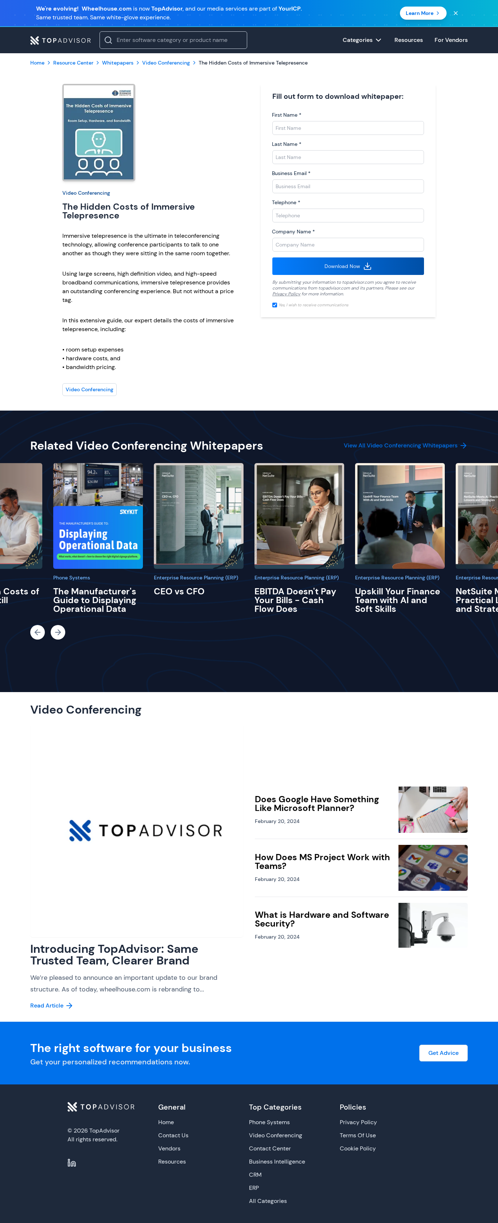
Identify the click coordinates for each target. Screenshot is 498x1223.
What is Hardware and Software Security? (322, 919)
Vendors (169, 1148)
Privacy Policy (286, 294)
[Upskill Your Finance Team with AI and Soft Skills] (400, 516)
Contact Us (173, 1135)
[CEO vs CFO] (199, 516)
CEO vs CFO (179, 591)
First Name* (286, 115)
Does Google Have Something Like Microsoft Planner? (317, 803)
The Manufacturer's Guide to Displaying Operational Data (94, 600)
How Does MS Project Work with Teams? (322, 861)
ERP (254, 1188)
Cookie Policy (358, 1148)
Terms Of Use (358, 1135)
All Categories (268, 1201)
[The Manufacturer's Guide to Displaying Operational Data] (98, 516)
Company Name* (293, 231)
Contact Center (270, 1148)
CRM (255, 1175)
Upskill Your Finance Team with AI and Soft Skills (397, 600)
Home (166, 1122)
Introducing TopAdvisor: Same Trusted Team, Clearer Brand (114, 954)
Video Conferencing (86, 193)
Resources (172, 1161)
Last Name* (286, 144)
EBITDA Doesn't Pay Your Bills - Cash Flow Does (295, 600)
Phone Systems (71, 577)
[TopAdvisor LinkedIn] (71, 1162)
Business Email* (291, 173)
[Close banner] (456, 13)
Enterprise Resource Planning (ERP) (196, 577)
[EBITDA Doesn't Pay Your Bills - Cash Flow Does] (299, 516)
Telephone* (286, 202)
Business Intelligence (277, 1161)
